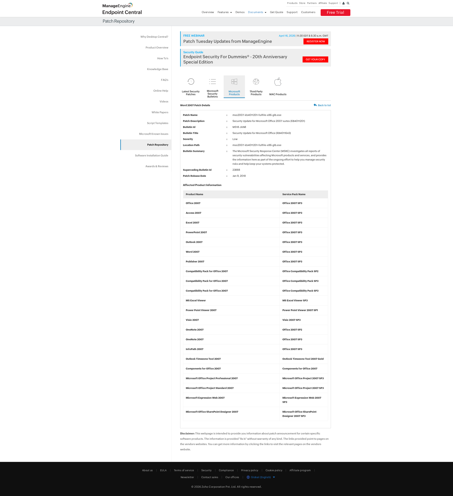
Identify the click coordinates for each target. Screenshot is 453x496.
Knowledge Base (157, 69)
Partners (312, 3)
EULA (163, 470)
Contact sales (209, 477)
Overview (208, 12)
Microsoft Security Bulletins (212, 94)
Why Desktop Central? (154, 36)
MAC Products (277, 94)
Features (223, 12)
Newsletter (187, 477)
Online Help (160, 90)
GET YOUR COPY (315, 59)
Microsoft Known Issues (153, 133)
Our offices (232, 477)
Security (206, 470)
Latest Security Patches (191, 93)
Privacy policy (249, 470)
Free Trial (335, 12)
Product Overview (157, 47)
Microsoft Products (234, 93)
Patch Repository (157, 144)
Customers (308, 12)
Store (302, 3)
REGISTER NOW (316, 41)
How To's (162, 58)
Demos (240, 12)
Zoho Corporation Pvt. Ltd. (219, 486)
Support (292, 12)
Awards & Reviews (156, 166)
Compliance (226, 470)
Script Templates (157, 123)
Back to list (324, 105)
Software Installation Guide (151, 155)
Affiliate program (300, 470)
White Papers (160, 112)
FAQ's (164, 79)
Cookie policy (274, 470)
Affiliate (323, 3)
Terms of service (184, 470)
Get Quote (276, 12)
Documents (255, 12)
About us (147, 470)
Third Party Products (256, 93)
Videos (164, 101)
